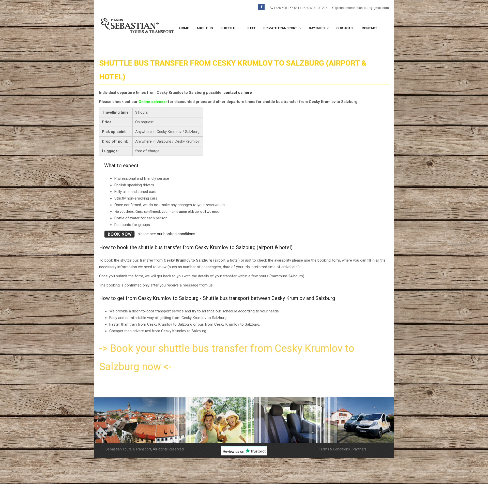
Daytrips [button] (317, 28)
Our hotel (345, 28)
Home (184, 28)
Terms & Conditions (334, 449)
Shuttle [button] (228, 28)
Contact (369, 28)
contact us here (237, 92)
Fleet (251, 28)
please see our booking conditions (166, 234)
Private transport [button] (280, 28)
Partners (360, 449)
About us (204, 28)
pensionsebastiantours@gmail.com (362, 8)
